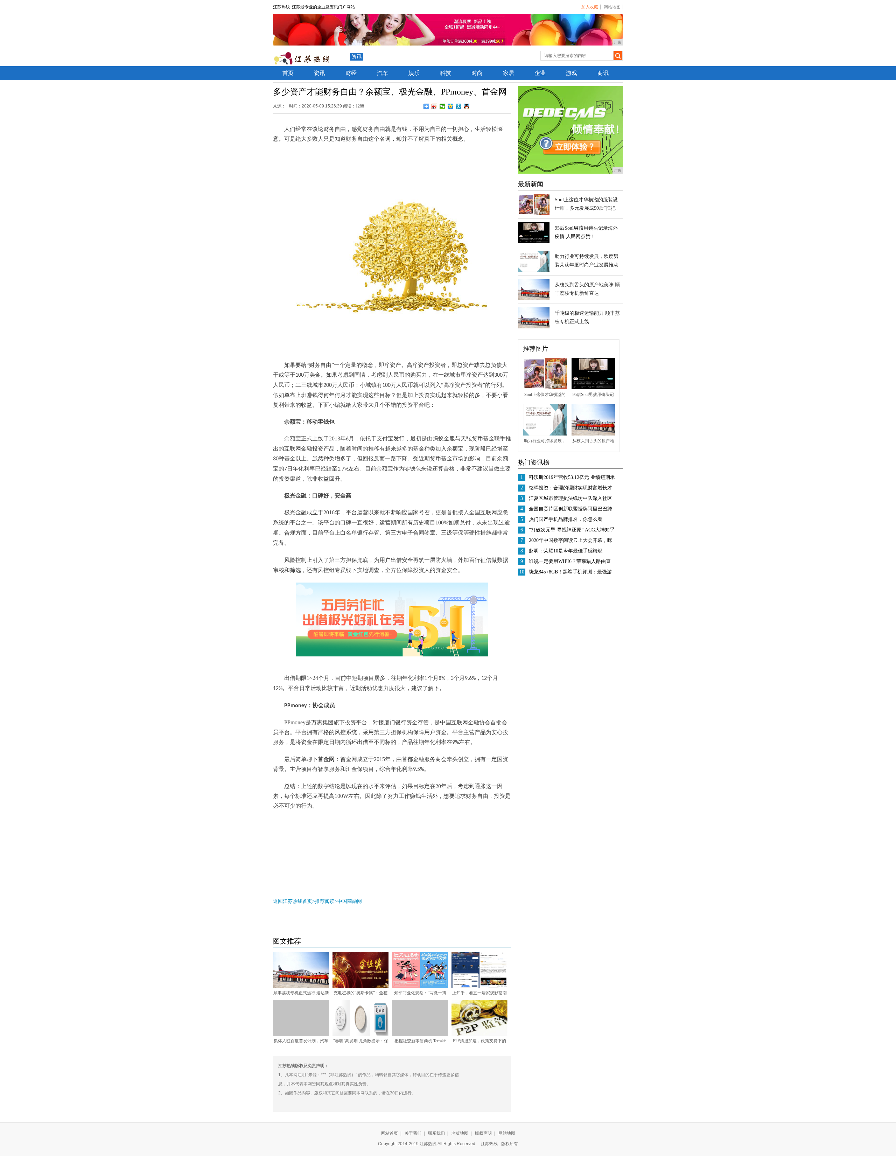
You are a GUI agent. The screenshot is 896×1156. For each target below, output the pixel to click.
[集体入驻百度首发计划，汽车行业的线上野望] (301, 1034)
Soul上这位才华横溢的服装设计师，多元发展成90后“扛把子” (586, 208)
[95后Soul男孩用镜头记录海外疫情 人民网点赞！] (534, 241)
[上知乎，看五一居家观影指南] (479, 986)
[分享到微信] (443, 106)
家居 (508, 73)
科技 (445, 73)
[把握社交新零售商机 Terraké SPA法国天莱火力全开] (420, 1034)
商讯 (603, 73)
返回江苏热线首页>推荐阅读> (305, 901)
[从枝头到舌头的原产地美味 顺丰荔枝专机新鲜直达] (534, 298)
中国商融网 (349, 901)
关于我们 (413, 1133)
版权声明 (483, 1133)
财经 (351, 73)
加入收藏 (589, 7)
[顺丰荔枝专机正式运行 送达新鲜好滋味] (301, 986)
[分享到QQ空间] (451, 106)
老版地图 (459, 1133)
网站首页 (389, 1133)
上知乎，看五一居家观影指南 (479, 992)
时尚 (477, 73)
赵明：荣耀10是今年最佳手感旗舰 (565, 550)
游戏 (571, 73)
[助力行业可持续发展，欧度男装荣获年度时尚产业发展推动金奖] (534, 270)
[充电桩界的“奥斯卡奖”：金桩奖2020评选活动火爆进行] (360, 986)
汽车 (382, 73)
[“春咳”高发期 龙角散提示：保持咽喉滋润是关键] (360, 1034)
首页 (288, 73)
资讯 (357, 56)
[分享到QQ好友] (467, 106)
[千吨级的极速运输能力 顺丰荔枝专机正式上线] (534, 327)
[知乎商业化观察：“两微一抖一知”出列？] (420, 986)
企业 (540, 73)
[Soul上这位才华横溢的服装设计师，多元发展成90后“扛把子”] (534, 213)
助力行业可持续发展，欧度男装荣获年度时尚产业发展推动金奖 (586, 265)
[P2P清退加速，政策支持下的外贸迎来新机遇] (479, 1034)
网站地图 (612, 7)
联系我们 (436, 1133)
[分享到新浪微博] (435, 106)
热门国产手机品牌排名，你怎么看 (565, 519)
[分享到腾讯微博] (459, 106)
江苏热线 (489, 1143)
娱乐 (414, 73)
